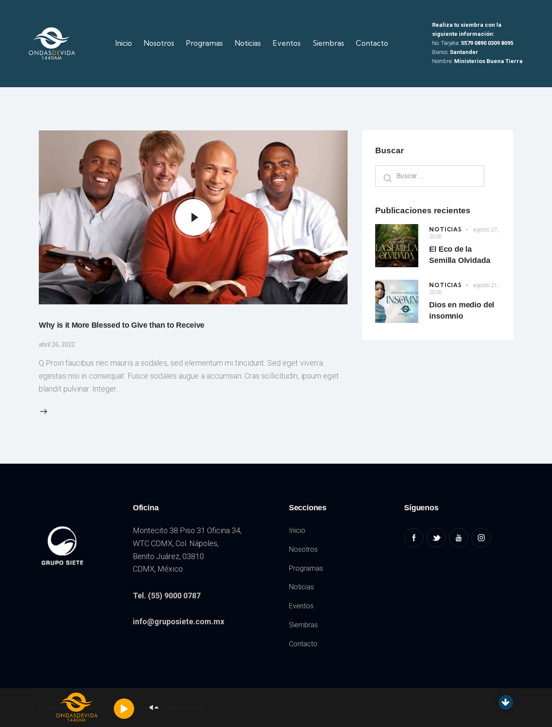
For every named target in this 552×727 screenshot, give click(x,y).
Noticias (445, 229)
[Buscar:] (429, 175)
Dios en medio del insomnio (461, 310)
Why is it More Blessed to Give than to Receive (121, 325)
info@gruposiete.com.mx (178, 621)
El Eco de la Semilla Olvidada (459, 255)
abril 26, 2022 (57, 344)
